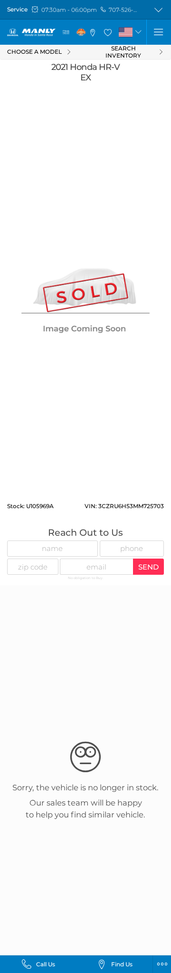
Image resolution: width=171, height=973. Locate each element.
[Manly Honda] (31, 32)
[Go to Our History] (66, 32)
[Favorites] (107, 32)
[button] (93, 32)
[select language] (137, 32)
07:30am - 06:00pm (69, 9)
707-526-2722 (124, 9)
